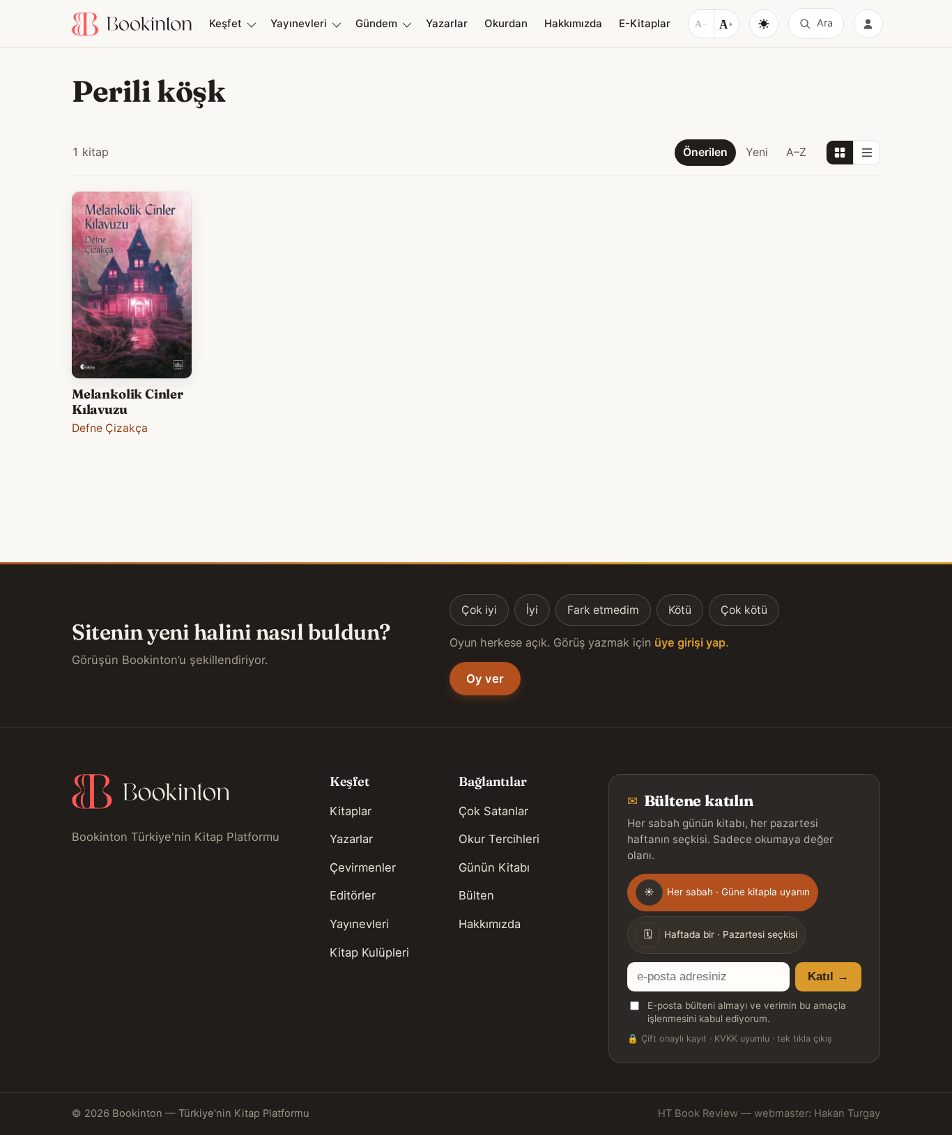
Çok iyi (479, 610)
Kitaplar (350, 811)
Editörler (353, 895)
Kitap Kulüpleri (369, 952)
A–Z (796, 152)
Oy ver (485, 679)
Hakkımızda (573, 23)
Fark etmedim (603, 610)
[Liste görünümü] (866, 152)
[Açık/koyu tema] (763, 23)
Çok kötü (744, 610)
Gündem (376, 23)
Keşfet (225, 23)
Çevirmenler (363, 867)
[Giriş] (868, 23)
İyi (532, 610)
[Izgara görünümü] (840, 152)
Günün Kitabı (494, 867)
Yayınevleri (298, 23)
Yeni (757, 152)
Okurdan (506, 23)
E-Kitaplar (644, 23)
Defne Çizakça (110, 428)
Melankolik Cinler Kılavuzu (127, 401)
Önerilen (705, 152)
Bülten (476, 895)
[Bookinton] (132, 24)
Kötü (679, 610)
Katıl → (828, 976)
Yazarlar (447, 23)
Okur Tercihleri (499, 839)
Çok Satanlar (493, 811)
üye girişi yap (689, 642)
